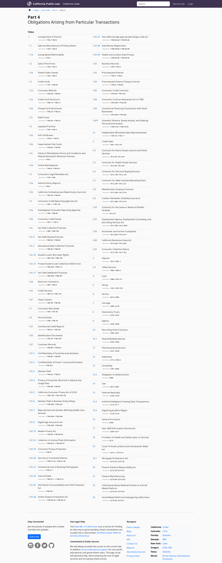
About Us (131, 535)
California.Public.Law (46, 4)
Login (190, 3)
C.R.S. (165, 531)
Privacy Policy (133, 556)
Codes (36, 10)
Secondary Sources (136, 551)
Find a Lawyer (133, 527)
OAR (165, 547)
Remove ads (179, 3)
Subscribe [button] (34, 536)
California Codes (71, 3)
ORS (170, 547)
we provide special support (95, 549)
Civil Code (45, 10)
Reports (130, 547)
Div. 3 (55, 10)
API (128, 539)
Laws (165, 543)
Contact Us (132, 543)
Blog (129, 531)
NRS (164, 539)
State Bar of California (85, 526)
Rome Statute (169, 555)
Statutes (167, 535)
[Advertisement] (175, 50)
